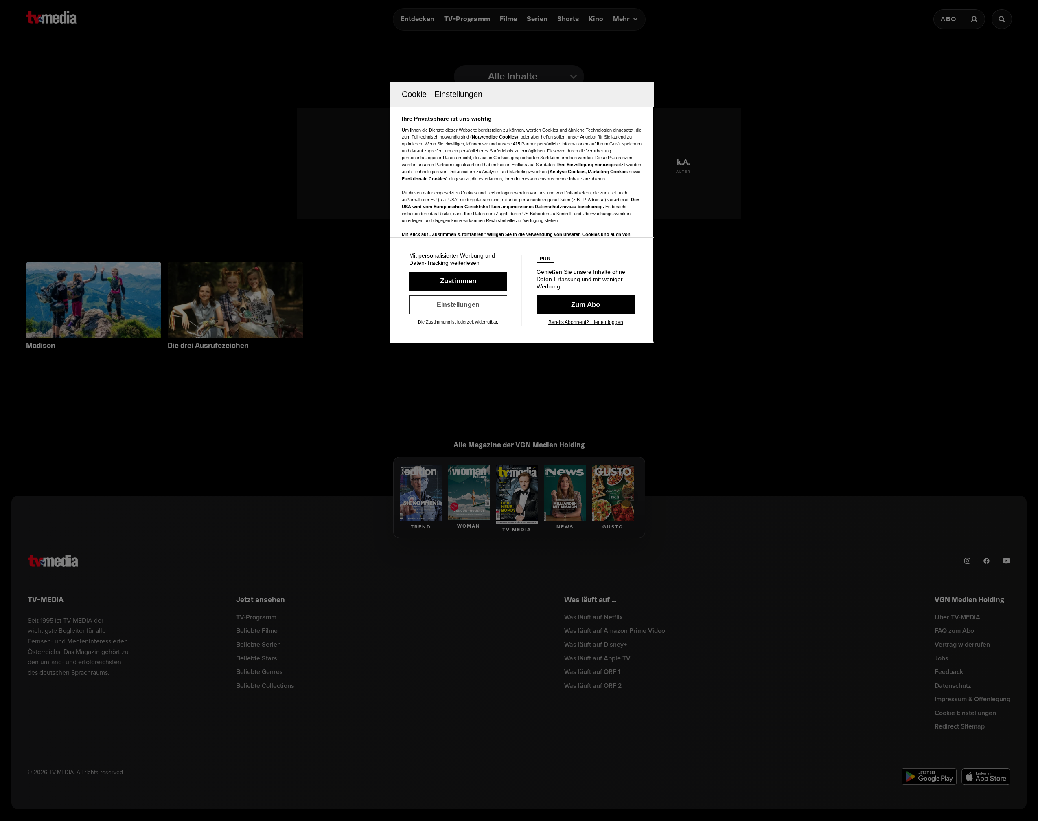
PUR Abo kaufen (586, 304)
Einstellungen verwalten (458, 304)
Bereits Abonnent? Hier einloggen (585, 322)
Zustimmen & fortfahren (458, 281)
